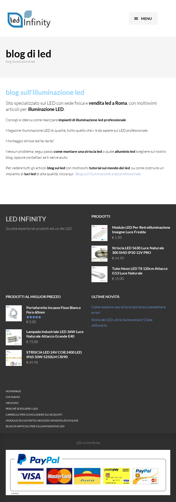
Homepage (13, 391)
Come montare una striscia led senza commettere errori (128, 309)
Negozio (12, 403)
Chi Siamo (13, 397)
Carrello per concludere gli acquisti (34, 414)
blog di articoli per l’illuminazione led (35, 426)
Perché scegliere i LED (22, 408)
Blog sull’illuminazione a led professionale (108, 174)
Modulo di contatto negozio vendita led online (42, 420)
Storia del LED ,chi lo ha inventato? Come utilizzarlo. (122, 322)
